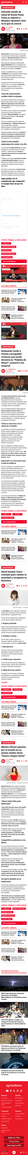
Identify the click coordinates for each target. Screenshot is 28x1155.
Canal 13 (6, 243)
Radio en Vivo (14, 1137)
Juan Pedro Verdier (8, 247)
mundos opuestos (8, 915)
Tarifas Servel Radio (5, 1131)
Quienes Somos (20, 1114)
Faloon (17, 514)
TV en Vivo (14, 1141)
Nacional (18, 1105)
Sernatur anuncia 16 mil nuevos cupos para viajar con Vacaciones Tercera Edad (8, 308)
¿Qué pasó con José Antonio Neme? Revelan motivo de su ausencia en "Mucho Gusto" (9, 291)
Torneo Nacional (6, 1107)
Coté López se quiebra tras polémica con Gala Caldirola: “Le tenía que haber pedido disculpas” (18, 300)
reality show (6, 919)
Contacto (18, 1116)
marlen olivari (7, 912)
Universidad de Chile (6, 1104)
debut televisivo (19, 908)
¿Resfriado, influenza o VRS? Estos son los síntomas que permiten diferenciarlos (17, 316)
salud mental (7, 257)
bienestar (17, 689)
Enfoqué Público (6, 1119)
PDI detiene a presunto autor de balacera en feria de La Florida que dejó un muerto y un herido (13, 1048)
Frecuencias (19, 1119)
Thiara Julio (9, 585)
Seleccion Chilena (6, 1100)
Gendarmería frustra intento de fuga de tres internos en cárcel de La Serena (13, 1072)
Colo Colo (4, 1098)
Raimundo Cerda (7, 517)
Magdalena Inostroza (11, 370)
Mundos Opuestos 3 (8, 254)
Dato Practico (8, 567)
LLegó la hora (5, 1114)
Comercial (4, 1128)
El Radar (3, 1116)
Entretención (8, 7)
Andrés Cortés (9, 28)
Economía (18, 1100)
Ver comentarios (9, 261)
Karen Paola (6, 250)
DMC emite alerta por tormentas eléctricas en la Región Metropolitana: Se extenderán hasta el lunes (14, 996)
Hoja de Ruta (5, 1121)
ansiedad (6, 689)
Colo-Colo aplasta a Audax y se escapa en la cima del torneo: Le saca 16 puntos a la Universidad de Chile (13, 1023)
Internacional (19, 1103)
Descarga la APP (14, 1145)
